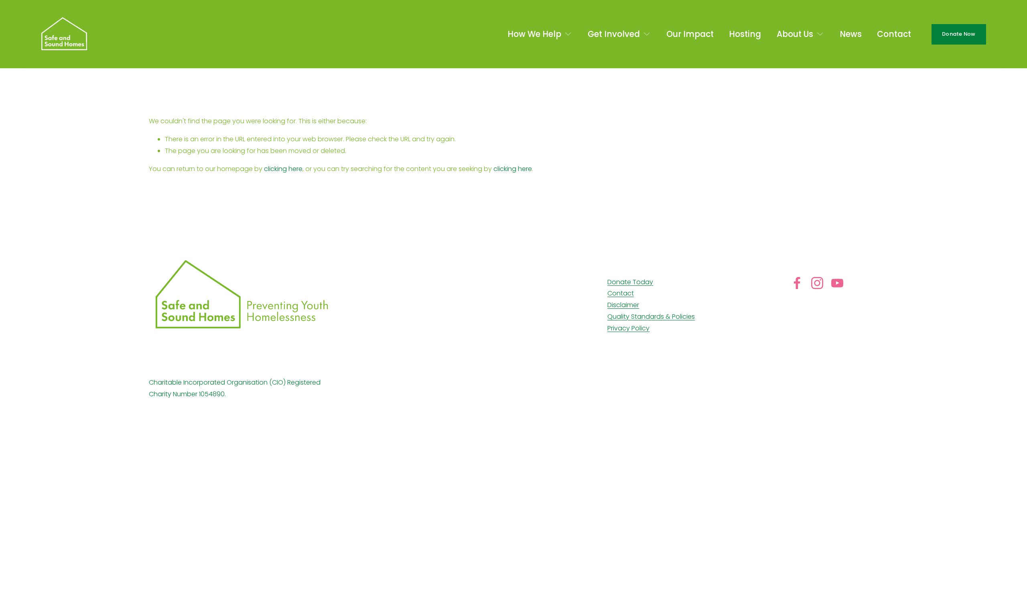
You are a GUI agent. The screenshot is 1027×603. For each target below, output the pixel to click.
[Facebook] (797, 283)
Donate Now (959, 34)
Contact (894, 34)
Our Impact (690, 34)
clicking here (283, 168)
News (851, 34)
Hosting (745, 34)
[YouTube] (837, 283)
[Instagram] (817, 283)
